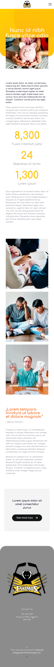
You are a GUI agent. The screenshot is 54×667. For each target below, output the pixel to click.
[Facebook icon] (27, 657)
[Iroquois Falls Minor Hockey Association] (27, 4)
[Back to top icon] (27, 647)
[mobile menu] (50, 4)
